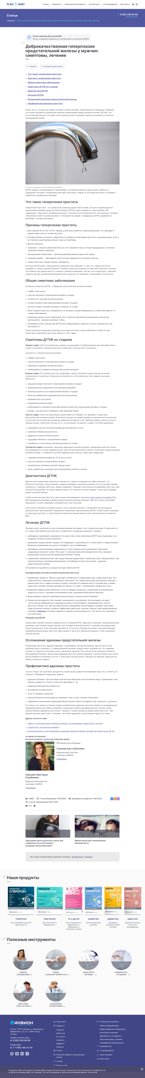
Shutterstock (77, 857)
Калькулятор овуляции (109, 1032)
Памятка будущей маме (109, 1026)
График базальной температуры (113, 1029)
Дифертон (60, 1044)
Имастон (60, 1047)
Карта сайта (104, 1059)
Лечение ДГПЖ (36, 95)
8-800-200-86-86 (21, 1040)
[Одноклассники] (115, 798)
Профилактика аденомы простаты (45, 103)
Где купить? (125, 4)
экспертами (48, 739)
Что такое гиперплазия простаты (45, 74)
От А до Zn (60, 1037)
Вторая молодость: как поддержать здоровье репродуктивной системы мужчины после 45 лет (71, 731)
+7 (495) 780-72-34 (23, 1047)
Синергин (32, 66)
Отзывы (59, 1061)
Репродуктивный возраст (53, 66)
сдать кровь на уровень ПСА (103, 497)
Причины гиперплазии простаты (44, 78)
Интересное (94, 4)
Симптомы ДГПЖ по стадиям (43, 86)
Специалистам (106, 1046)
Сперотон (60, 1030)
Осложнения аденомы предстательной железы (52, 99)
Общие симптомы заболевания (44, 82)
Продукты (56, 4)
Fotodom (88, 857)
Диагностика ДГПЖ (38, 91)
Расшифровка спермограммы (112, 1043)
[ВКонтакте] (111, 798)
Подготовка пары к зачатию (111, 1039)
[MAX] (118, 798)
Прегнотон (60, 1033)
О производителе (110, 4)
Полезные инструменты (75, 4)
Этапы (45, 4)
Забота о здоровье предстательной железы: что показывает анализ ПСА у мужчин (65, 723)
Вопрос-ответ (62, 1065)
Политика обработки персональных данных (70, 1056)
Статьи (59, 1050)
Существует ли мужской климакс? (43, 727)
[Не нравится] (34, 806)
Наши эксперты (106, 1055)
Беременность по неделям (110, 1036)
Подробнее (30, 788)
